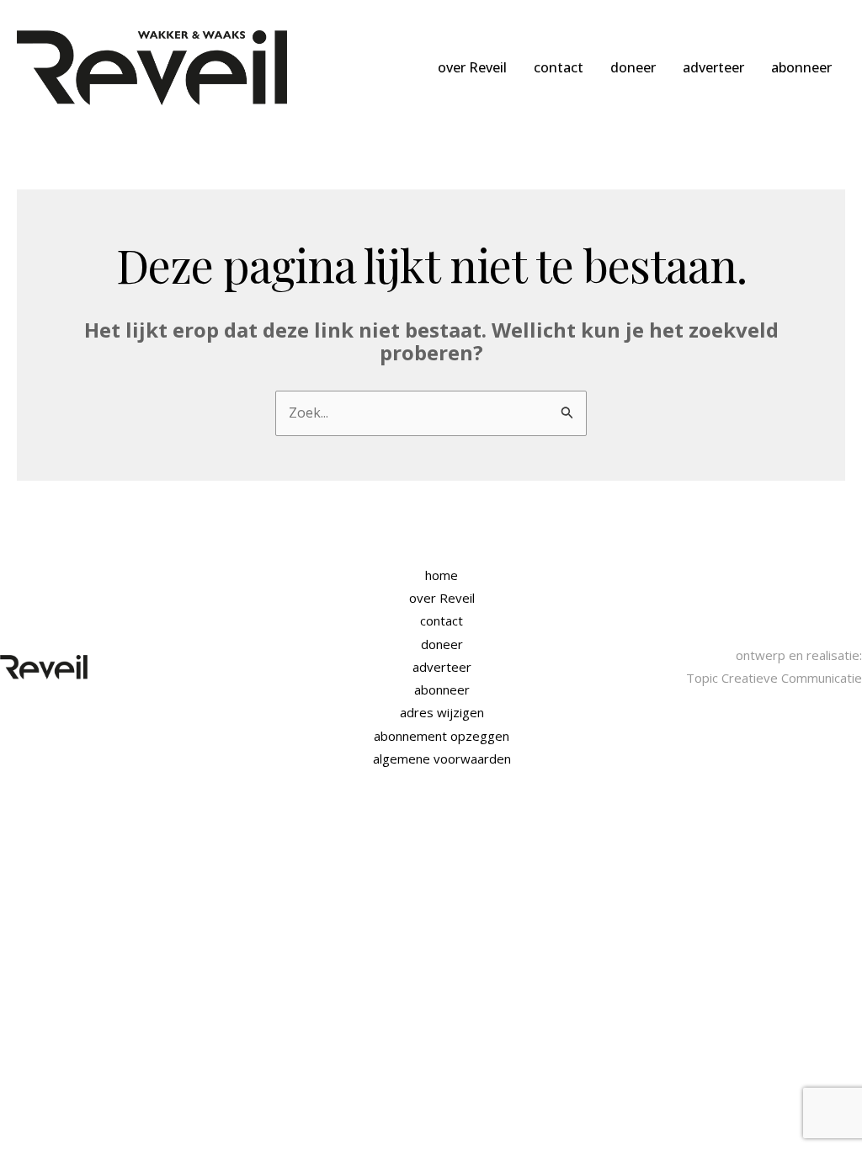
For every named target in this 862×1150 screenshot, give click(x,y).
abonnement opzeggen (441, 735)
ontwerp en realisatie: (799, 655)
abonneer (801, 67)
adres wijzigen (442, 712)
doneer (633, 67)
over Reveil (472, 67)
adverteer (713, 67)
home (441, 575)
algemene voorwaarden (442, 758)
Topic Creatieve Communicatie (774, 677)
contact (558, 67)
